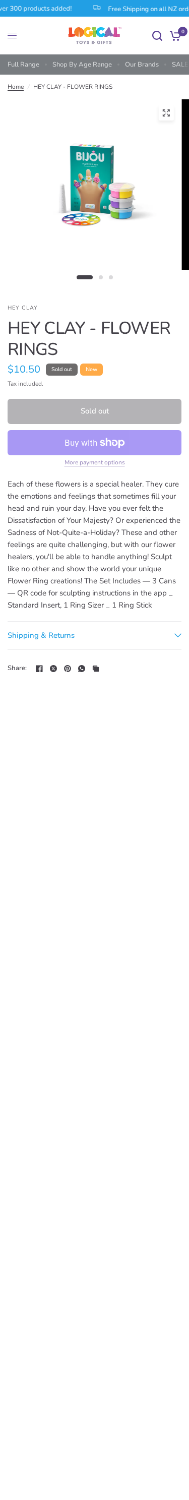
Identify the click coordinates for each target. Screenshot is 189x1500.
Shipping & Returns (41, 635)
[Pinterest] (67, 669)
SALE (180, 64)
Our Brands (142, 64)
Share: (17, 668)
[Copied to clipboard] (96, 669)
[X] (53, 669)
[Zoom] (165, 113)
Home (16, 87)
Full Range (23, 64)
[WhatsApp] (82, 669)
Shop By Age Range (82, 64)
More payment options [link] (95, 462)
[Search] (157, 35)
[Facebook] (39, 669)
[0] (173, 35)
